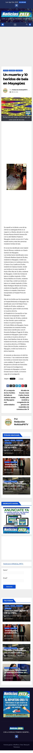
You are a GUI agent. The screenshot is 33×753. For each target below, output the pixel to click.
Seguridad (12, 70)
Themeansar (16, 747)
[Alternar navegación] (15, 24)
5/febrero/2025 (11, 655)
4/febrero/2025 (11, 675)
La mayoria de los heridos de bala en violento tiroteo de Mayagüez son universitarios (10, 398)
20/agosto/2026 (11, 616)
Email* (5, 578)
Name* (5, 570)
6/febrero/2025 (11, 636)
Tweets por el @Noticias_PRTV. (13, 564)
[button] (26, 24)
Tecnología (19, 440)
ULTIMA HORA (19, 70)
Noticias (6, 70)
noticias (7, 440)
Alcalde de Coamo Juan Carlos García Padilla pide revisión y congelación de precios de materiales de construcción (23, 400)
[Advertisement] (16, 44)
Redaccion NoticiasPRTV (19, 90)
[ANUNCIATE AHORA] (16, 520)
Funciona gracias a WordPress (12, 744)
